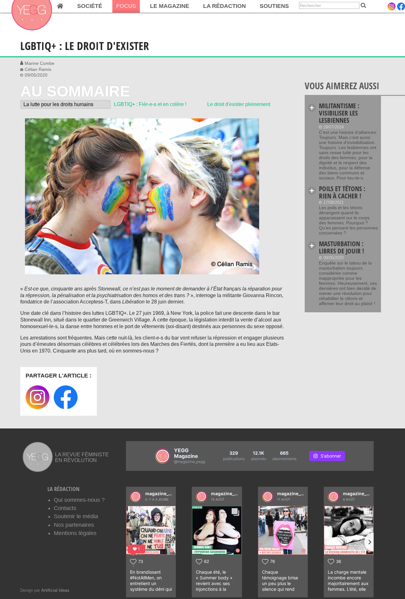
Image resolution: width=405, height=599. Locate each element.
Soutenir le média (76, 516)
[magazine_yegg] (135, 496)
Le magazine (169, 6)
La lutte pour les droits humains (58, 104)
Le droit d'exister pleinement (238, 104)
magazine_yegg (162, 493)
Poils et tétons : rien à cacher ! (342, 192)
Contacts (65, 508)
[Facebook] (401, 6)
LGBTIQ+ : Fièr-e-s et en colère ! (150, 104)
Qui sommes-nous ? (79, 500)
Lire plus (312, 108)
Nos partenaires (74, 525)
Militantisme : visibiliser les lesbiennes (339, 113)
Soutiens (274, 6)
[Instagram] (392, 6)
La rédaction (224, 6)
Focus (126, 6)
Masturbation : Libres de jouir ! (341, 247)
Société (89, 6)
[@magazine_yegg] (162, 456)
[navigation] (146, 6)
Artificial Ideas (55, 590)
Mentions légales (75, 533)
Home (60, 6)
